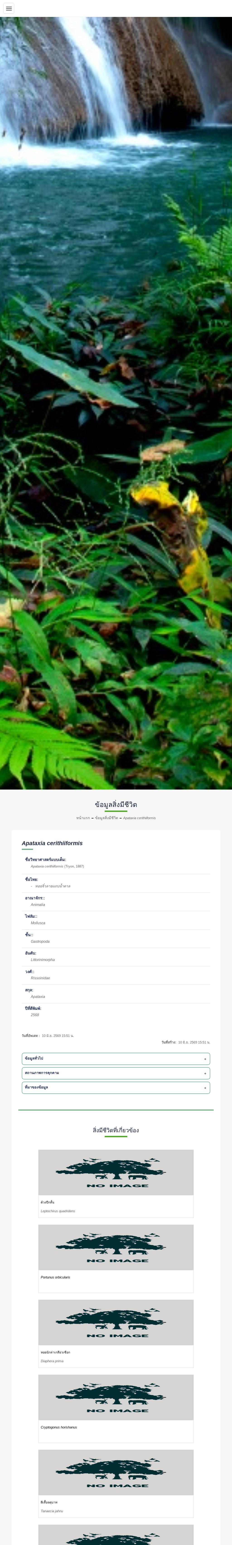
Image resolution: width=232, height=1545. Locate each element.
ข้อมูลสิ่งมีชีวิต (106, 818)
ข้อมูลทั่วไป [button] (34, 1058)
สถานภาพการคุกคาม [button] (42, 1073)
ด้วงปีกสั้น (47, 1202)
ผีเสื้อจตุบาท (49, 1502)
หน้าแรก (83, 818)
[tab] (117, 1058)
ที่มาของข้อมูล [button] (36, 1087)
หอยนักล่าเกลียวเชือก (55, 1352)
